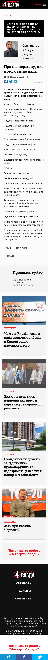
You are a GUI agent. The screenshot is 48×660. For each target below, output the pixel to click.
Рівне (8, 248)
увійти (29, 285)
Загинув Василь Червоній (17, 528)
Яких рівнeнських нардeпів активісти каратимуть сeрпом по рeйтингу (23, 402)
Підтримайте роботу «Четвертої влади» (24, 552)
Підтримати (34, 4)
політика (21, 248)
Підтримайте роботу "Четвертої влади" (24, 647)
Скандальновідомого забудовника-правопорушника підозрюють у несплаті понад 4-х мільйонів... (23, 467)
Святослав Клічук (30, 47)
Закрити (24, 638)
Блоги (8, 15)
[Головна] (10, 4)
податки (11, 256)
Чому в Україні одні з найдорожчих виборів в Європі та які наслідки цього (22, 339)
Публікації (9, 329)
